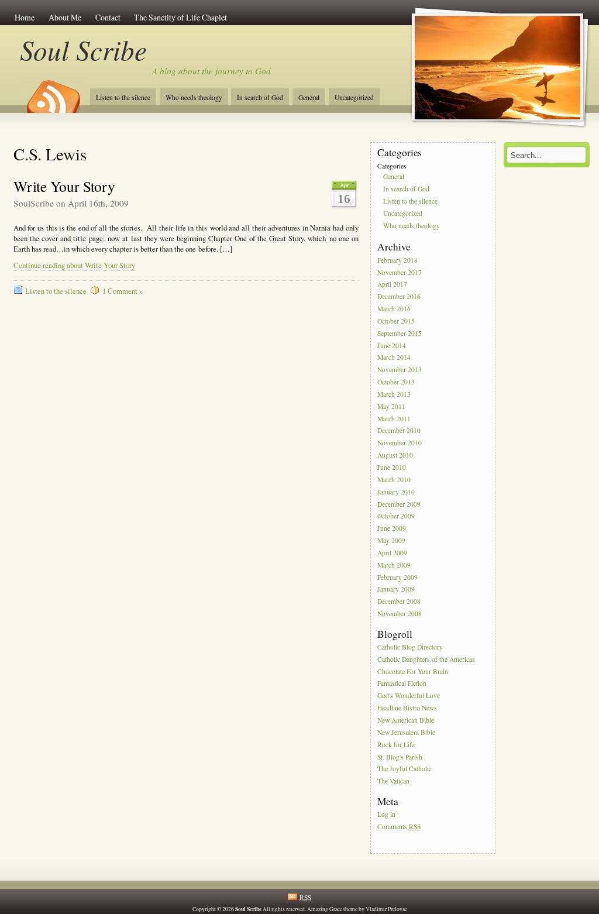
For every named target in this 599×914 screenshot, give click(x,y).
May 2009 (391, 540)
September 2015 (399, 333)
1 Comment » (122, 291)
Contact (108, 17)
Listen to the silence (123, 97)
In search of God (260, 97)
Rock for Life (396, 744)
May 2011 (391, 406)
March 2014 (394, 357)
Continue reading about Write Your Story (74, 265)
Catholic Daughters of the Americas (426, 659)
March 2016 (394, 308)
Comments (399, 826)
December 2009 (399, 504)
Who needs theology (194, 97)
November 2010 (399, 443)
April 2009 (392, 552)
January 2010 (396, 491)
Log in (386, 814)
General (308, 97)
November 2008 (399, 613)
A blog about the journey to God (211, 71)
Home (25, 17)
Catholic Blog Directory (410, 646)
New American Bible (405, 720)
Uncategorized (354, 97)
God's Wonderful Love (408, 696)
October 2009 (396, 516)
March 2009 (394, 565)
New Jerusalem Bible (406, 732)
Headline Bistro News (407, 707)
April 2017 (392, 284)
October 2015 (396, 321)
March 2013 (394, 394)
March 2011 (394, 418)
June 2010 (391, 467)
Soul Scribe (83, 49)
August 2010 (395, 455)
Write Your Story (64, 186)
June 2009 (391, 528)
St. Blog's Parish (399, 756)
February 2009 (397, 577)
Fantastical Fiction (401, 683)
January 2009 (396, 589)
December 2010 (399, 431)
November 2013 (399, 370)
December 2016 (399, 297)
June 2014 (391, 345)
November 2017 (399, 272)
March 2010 (394, 479)
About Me (65, 17)
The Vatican (393, 781)
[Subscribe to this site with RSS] (52, 92)
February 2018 (397, 260)
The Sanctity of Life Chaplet (180, 17)
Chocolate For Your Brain (412, 671)
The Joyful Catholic (404, 769)
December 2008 (399, 601)
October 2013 (396, 381)
